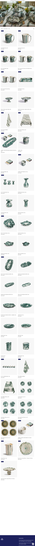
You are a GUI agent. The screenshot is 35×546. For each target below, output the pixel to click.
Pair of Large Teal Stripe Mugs (5, 88)
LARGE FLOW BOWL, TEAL (22, 233)
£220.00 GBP (2, 459)
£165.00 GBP (2, 254)
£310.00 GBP (2, 418)
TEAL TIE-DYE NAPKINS (4, 129)
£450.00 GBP (3, 234)
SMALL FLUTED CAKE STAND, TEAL (6, 109)
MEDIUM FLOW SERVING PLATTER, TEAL (7, 294)
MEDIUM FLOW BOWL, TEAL (5, 253)
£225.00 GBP (19, 234)
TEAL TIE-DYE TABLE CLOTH (22, 129)
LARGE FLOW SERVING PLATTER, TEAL (23, 274)
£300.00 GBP (3, 193)
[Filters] (33, 28)
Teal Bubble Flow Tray (21, 88)
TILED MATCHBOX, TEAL (4, 171)
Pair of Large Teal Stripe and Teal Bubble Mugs (25, 68)
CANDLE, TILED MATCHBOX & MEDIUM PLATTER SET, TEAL (8, 151)
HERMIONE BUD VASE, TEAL (22, 192)
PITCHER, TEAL (3, 355)
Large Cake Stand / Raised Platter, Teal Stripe (8, 478)
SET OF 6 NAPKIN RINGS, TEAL (5, 376)
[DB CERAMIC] (17, 4)
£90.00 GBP (2, 336)
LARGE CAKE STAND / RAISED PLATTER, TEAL (24, 109)
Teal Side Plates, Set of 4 (21, 396)
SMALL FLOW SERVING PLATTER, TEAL (23, 294)
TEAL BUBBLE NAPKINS (21, 376)
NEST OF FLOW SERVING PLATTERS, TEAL (7, 274)
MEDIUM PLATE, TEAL (4, 335)
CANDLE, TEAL (20, 150)
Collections (6, 28)
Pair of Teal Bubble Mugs (4, 68)
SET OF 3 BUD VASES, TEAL (5, 192)
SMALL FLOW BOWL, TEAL (22, 253)
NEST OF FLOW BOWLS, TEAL (5, 233)
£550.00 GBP (2, 275)
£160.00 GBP (2, 377)
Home (2, 28)
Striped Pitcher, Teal (4, 458)
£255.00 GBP (19, 275)
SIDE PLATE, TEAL (20, 335)
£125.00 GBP (19, 193)
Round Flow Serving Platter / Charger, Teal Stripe (25, 458)
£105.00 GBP (19, 316)
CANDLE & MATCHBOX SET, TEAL (23, 171)
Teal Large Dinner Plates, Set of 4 (23, 417)
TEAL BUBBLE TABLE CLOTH (5, 396)
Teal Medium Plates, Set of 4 (5, 417)
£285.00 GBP (2, 110)
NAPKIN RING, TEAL (21, 355)
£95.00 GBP (19, 254)
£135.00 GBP (19, 151)
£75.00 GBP (2, 49)
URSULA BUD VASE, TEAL (21, 212)
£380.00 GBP (3, 152)
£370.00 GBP (20, 418)
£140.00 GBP (2, 69)
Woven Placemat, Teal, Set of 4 (5, 437)
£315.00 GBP (19, 110)
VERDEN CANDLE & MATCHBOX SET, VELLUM (24, 437)
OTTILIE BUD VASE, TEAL (4, 212)
